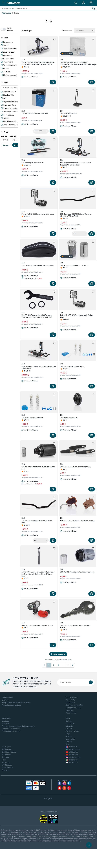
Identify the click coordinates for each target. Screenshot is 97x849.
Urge (68, 734)
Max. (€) (13, 136)
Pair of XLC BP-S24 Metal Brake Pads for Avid (77, 521)
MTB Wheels (7, 749)
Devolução (70, 702)
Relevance (80, 31)
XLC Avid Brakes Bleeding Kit (32, 418)
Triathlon (5, 757)
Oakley (69, 721)
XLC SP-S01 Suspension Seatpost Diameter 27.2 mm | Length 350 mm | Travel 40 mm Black (38, 574)
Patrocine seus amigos (11, 705)
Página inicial (6, 13)
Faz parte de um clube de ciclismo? (16, 702)
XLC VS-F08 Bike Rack (68, 114)
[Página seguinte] (72, 665)
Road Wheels (7, 768)
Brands (16, 13)
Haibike (69, 729)
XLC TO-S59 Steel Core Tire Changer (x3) (75, 467)
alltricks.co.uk (75, 757)
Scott (68, 744)
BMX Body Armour (9, 752)
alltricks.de (73, 755)
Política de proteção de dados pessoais (18, 726)
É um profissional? (73, 708)
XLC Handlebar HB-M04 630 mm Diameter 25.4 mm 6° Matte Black (76, 215)
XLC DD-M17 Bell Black (68, 418)
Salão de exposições (74, 705)
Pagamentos (71, 713)
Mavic (68, 718)
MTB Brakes (7, 765)
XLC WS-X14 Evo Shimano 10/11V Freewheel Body (38, 468)
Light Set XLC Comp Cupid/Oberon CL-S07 (37, 625)
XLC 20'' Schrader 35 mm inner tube (35, 114)
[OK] (91, 682)
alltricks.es (73, 752)
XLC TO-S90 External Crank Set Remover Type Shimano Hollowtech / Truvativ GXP (37, 316)
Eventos (5, 700)
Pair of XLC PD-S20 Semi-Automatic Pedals (38, 214)
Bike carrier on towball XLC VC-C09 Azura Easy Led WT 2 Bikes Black (75, 164)
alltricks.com (74, 749)
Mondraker (70, 739)
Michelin (69, 726)
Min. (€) (4, 136)
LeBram (69, 742)
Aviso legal (6, 718)
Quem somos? (8, 697)
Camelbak (70, 724)
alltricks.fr (73, 747)
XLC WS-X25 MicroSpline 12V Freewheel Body (77, 572)
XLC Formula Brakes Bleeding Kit (72, 366)
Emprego (5, 721)
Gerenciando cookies (11, 729)
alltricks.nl (73, 762)
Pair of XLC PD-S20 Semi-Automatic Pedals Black (76, 316)
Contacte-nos (71, 697)
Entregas (69, 710)
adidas (68, 736)
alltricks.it (73, 760)
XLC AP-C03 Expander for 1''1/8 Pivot (74, 265)
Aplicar (17, 145)
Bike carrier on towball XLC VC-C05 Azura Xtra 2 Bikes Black (39, 367)
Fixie (4, 760)
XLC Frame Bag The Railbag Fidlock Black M (38, 265)
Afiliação (5, 724)
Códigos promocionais (11, 731)
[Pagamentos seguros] (36, 785)
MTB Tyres (6, 747)
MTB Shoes (6, 755)
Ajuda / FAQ (70, 700)
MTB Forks (6, 762)
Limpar (6, 145)
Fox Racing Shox (72, 731)
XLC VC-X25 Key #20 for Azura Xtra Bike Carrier (75, 626)
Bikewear (6, 770)
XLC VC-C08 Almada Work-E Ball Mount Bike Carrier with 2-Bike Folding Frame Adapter (38, 63)
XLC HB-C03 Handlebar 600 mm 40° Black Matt (37, 522)
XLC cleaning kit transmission (32, 163)
